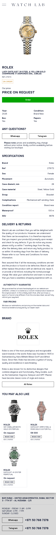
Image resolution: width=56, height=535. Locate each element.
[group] (28, 35)
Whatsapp (15, 136)
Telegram (42, 136)
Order (28, 100)
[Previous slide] (4, 35)
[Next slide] (51, 35)
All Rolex (28, 384)
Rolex (7, 67)
